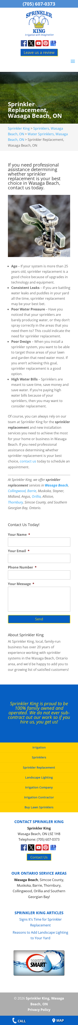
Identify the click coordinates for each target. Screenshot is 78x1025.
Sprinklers (39, 757)
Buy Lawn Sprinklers (39, 807)
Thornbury (15, 502)
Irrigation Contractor (39, 797)
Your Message (21, 584)
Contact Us (39, 857)
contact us (28, 461)
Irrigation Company (39, 787)
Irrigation (39, 747)
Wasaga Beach (56, 485)
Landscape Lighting (39, 777)
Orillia (36, 496)
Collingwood (17, 491)
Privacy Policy (39, 1009)
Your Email (19, 551)
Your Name (19, 534)
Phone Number (22, 567)
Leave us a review (39, 52)
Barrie (31, 491)
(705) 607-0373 (39, 4)
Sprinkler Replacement (39, 767)
